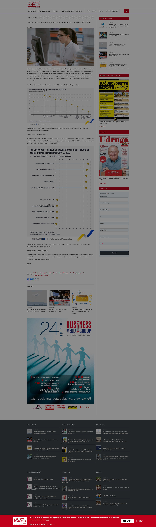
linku (47, 520)
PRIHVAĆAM (127, 521)
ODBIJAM (139, 521)
